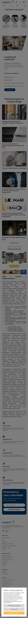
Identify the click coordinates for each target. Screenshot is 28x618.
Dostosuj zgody (14, 609)
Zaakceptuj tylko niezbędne (14, 605)
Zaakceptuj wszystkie (14, 613)
